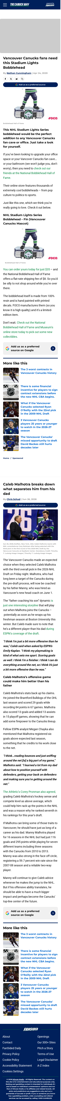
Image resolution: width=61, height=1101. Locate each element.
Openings (43, 1036)
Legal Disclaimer (47, 1059)
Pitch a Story (45, 1048)
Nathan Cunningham (19, 73)
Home (6, 458)
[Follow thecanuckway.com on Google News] (53, 348)
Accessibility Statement (17, 1065)
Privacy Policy (11, 1054)
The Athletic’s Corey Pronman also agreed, (29, 791)
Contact (7, 1042)
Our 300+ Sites (46, 1042)
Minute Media (18, 1079)
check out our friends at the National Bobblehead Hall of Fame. (29, 173)
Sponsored (18, 458)
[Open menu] (5, 5)
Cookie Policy (11, 1059)
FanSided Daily (12, 1048)
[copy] (22, 79)
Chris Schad (13, 499)
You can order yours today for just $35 (26, 269)
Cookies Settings (13, 1071)
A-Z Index (43, 1065)
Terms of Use (45, 1054)
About (6, 1036)
